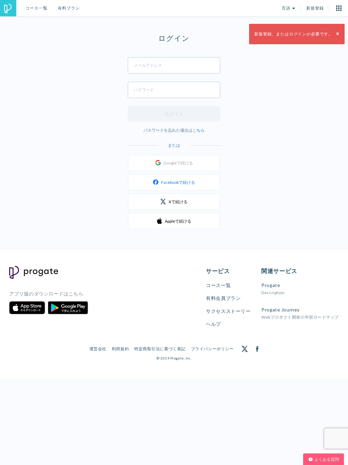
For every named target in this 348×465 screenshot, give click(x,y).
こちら (198, 130)
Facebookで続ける (178, 182)
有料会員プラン (223, 298)
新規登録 (315, 8)
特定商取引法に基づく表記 (160, 348)
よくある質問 (326, 459)
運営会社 (97, 348)
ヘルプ (213, 324)
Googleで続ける (178, 162)
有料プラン (69, 8)
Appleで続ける (178, 221)
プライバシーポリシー (212, 348)
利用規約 (120, 348)
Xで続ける (178, 201)
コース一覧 (36, 8)
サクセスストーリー (228, 311)
